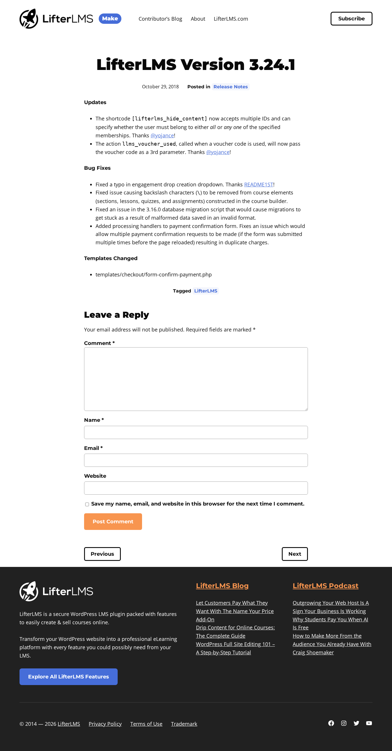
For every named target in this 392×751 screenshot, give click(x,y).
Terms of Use (146, 723)
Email (93, 448)
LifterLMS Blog (222, 586)
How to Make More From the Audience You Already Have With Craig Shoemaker (332, 644)
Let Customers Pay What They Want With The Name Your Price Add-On (235, 611)
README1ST (258, 184)
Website (95, 476)
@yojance (162, 135)
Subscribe (351, 18)
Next (294, 554)
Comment (99, 343)
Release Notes (231, 86)
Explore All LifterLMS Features (68, 677)
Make (110, 18)
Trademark (184, 723)
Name (94, 420)
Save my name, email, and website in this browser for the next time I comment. (197, 504)
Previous (102, 554)
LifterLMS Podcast (325, 586)
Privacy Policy (105, 723)
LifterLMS (205, 291)
